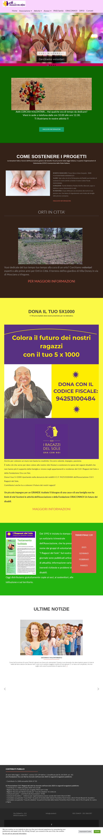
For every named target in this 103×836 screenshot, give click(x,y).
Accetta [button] (97, 831)
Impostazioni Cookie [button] (85, 831)
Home (14, 11)
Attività (37, 11)
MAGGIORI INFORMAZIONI (51, 129)
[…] (67, 666)
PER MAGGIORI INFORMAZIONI (51, 281)
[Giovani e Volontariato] (51, 637)
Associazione (24, 11)
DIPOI (81, 11)
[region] (51, 39)
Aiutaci (47, 11)
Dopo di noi (51, 54)
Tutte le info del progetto (51, 60)
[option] (51, 687)
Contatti (89, 11)
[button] (3, 38)
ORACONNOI (71, 11)
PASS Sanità (58, 11)
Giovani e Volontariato (51, 658)
